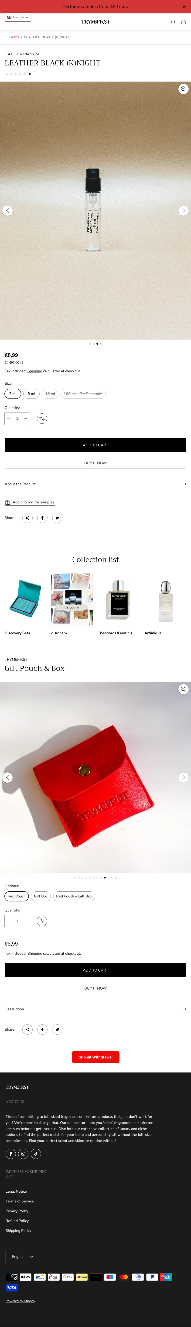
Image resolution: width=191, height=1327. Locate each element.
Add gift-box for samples (34, 502)
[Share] (27, 518)
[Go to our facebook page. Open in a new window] (11, 1154)
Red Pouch (17, 896)
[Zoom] (183, 89)
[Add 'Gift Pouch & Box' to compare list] (42, 921)
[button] (90, 344)
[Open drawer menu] (7, 22)
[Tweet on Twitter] (57, 518)
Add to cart (95, 445)
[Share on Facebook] (42, 518)
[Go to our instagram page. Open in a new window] (23, 1154)
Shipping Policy (18, 1230)
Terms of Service (20, 1201)
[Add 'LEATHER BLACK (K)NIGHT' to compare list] (42, 418)
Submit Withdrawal (96, 1057)
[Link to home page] (17, 1088)
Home (14, 37)
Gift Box (41, 896)
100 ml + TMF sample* (83, 393)
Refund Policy (17, 1220)
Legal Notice (16, 1191)
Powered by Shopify (20, 1301)
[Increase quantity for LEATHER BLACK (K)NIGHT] (26, 418)
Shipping (34, 371)
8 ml (31, 393)
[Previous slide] (7, 210)
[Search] (173, 22)
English (18, 1256)
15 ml (50, 393)
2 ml (13, 393)
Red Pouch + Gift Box (74, 896)
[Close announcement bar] (184, 7)
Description (14, 1009)
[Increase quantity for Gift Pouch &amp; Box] (26, 921)
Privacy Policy (17, 1211)
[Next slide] (183, 210)
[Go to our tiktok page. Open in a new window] (36, 1154)
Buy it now (95, 463)
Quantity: (12, 408)
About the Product (20, 484)
